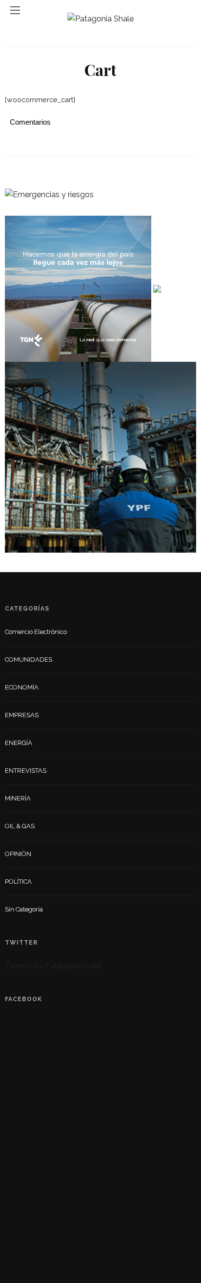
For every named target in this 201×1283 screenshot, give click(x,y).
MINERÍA (18, 798)
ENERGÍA (18, 742)
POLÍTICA (18, 881)
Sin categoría (24, 909)
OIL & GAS (20, 826)
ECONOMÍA (22, 687)
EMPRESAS (22, 715)
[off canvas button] (15, 10)
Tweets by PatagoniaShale (53, 965)
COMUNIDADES (28, 659)
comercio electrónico (36, 631)
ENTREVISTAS (25, 770)
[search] (186, 10)
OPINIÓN (18, 853)
